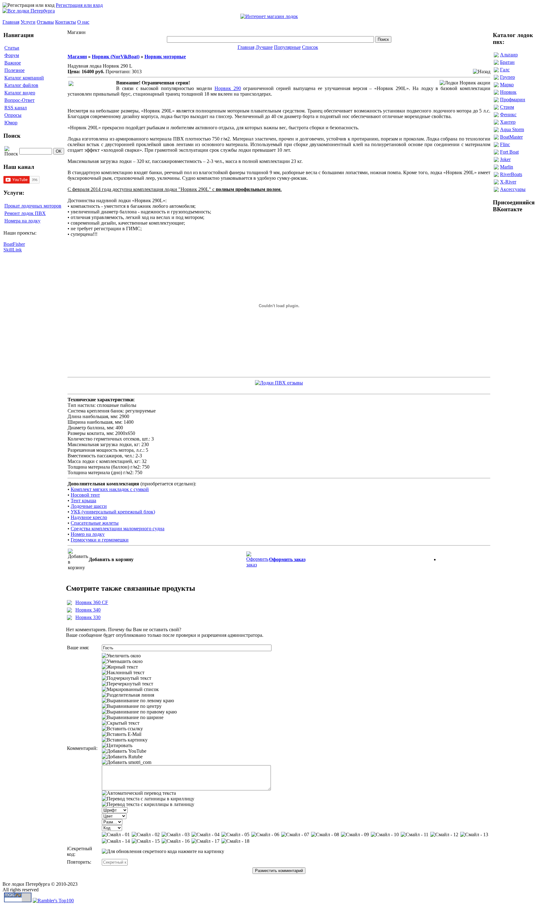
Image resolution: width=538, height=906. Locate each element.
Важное (12, 62)
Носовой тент (85, 495)
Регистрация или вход (79, 5)
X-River (508, 181)
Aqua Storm (512, 129)
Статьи (11, 47)
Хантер (508, 122)
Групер (507, 77)
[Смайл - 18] (235, 841)
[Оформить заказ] (257, 557)
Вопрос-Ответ (19, 100)
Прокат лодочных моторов (32, 205)
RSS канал (15, 107)
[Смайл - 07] (295, 834)
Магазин (77, 56)
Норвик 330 (88, 617)
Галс (505, 69)
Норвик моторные (165, 56)
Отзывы (45, 22)
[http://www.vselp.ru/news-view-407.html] (279, 381)
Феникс (508, 114)
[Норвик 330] (69, 618)
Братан (507, 62)
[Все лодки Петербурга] (28, 10)
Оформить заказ (287, 559)
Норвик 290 (228, 88)
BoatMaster (511, 137)
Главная (10, 22)
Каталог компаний (24, 77)
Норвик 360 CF (91, 602)
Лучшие (264, 47)
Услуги (28, 22)
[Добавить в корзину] (78, 559)
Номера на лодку (22, 220)
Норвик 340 (88, 610)
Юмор (10, 122)
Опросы (12, 115)
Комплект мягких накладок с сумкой (110, 489)
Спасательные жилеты (95, 523)
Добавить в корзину (111, 559)
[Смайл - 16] (176, 841)
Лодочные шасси (89, 506)
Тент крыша (83, 500)
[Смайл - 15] (146, 841)
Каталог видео (19, 92)
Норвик (508, 92)
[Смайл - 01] (116, 834)
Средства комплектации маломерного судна (117, 528)
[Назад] (481, 71)
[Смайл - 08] (325, 834)
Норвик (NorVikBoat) (115, 56)
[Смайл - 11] (414, 834)
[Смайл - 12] (444, 834)
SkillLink (12, 249)
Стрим (507, 107)
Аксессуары (513, 189)
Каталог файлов (21, 85)
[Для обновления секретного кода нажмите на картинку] (163, 851)
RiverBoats (511, 174)
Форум (11, 55)
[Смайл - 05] (235, 834)
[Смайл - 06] (265, 834)
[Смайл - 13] (474, 834)
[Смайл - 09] (355, 834)
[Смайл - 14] (116, 841)
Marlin (506, 166)
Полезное (14, 70)
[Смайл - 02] (146, 834)
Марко (507, 84)
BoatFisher (14, 244)
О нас (83, 22)
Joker (505, 159)
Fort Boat (509, 152)
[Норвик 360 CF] (69, 603)
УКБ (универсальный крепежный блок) (113, 511)
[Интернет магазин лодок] (269, 16)
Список (310, 47)
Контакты (65, 22)
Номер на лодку (88, 534)
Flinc (505, 144)
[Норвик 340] (69, 610)
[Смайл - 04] (205, 834)
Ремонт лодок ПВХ (25, 213)
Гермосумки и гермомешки (100, 539)
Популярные (287, 47)
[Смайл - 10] (385, 834)
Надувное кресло (89, 517)
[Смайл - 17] (205, 841)
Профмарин (512, 99)
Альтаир (509, 54)
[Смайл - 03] (176, 834)
